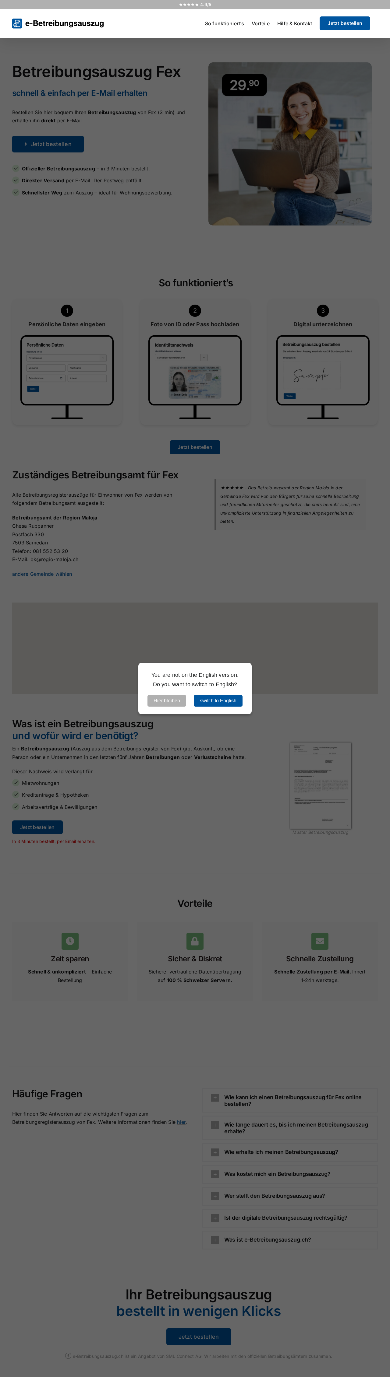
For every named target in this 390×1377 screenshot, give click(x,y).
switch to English (218, 700)
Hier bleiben (167, 700)
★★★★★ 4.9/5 (195, 4)
